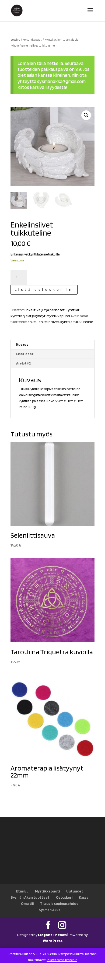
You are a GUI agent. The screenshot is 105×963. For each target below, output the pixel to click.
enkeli (32, 322)
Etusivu (15, 39)
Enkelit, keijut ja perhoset (44, 310)
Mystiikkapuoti (32, 39)
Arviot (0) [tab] (23, 363)
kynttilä (66, 322)
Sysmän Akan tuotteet (30, 897)
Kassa (84, 897)
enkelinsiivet (48, 322)
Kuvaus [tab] (22, 344)
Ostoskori (64, 897)
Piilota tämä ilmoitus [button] (62, 960)
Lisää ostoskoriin (44, 289)
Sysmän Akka (50, 910)
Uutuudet (74, 891)
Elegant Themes (52, 935)
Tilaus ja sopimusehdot (59, 903)
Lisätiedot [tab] (25, 354)
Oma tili (27, 903)
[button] (86, 115)
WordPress (52, 941)
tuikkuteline (83, 322)
